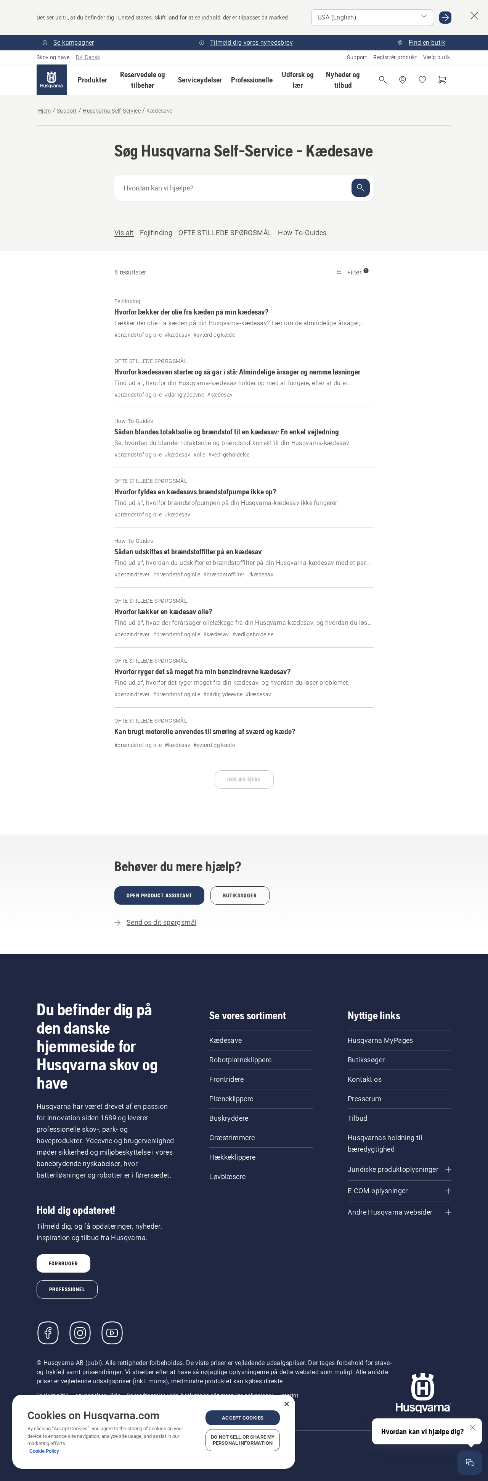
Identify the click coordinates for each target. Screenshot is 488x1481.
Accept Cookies (242, 1418)
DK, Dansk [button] (88, 57)
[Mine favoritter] (422, 80)
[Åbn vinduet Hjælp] (470, 1462)
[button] (92, 80)
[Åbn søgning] (383, 80)
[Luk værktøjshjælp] (473, 1427)
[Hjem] (52, 80)
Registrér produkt (395, 57)
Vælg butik (436, 57)
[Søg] (361, 188)
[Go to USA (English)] (445, 17)
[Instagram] (80, 1332)
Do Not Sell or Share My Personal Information (242, 1440)
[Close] (287, 1404)
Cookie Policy (44, 1451)
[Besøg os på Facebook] (48, 1332)
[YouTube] (112, 1332)
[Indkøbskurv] (442, 80)
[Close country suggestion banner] (474, 16)
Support (357, 57)
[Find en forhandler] (402, 80)
